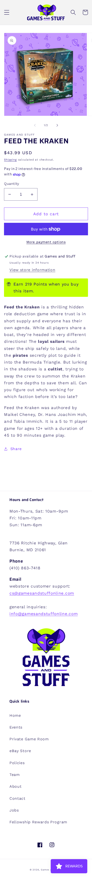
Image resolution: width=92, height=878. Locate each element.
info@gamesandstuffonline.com (43, 613)
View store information (32, 270)
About (15, 786)
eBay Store (20, 751)
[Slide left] (35, 125)
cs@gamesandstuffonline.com (41, 593)
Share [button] (16, 449)
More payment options (46, 242)
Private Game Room (29, 739)
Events (15, 727)
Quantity (11, 184)
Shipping (10, 159)
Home (15, 715)
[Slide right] (57, 125)
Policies (17, 763)
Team (14, 774)
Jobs (14, 810)
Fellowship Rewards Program (38, 822)
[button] (7, 12)
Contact (17, 798)
